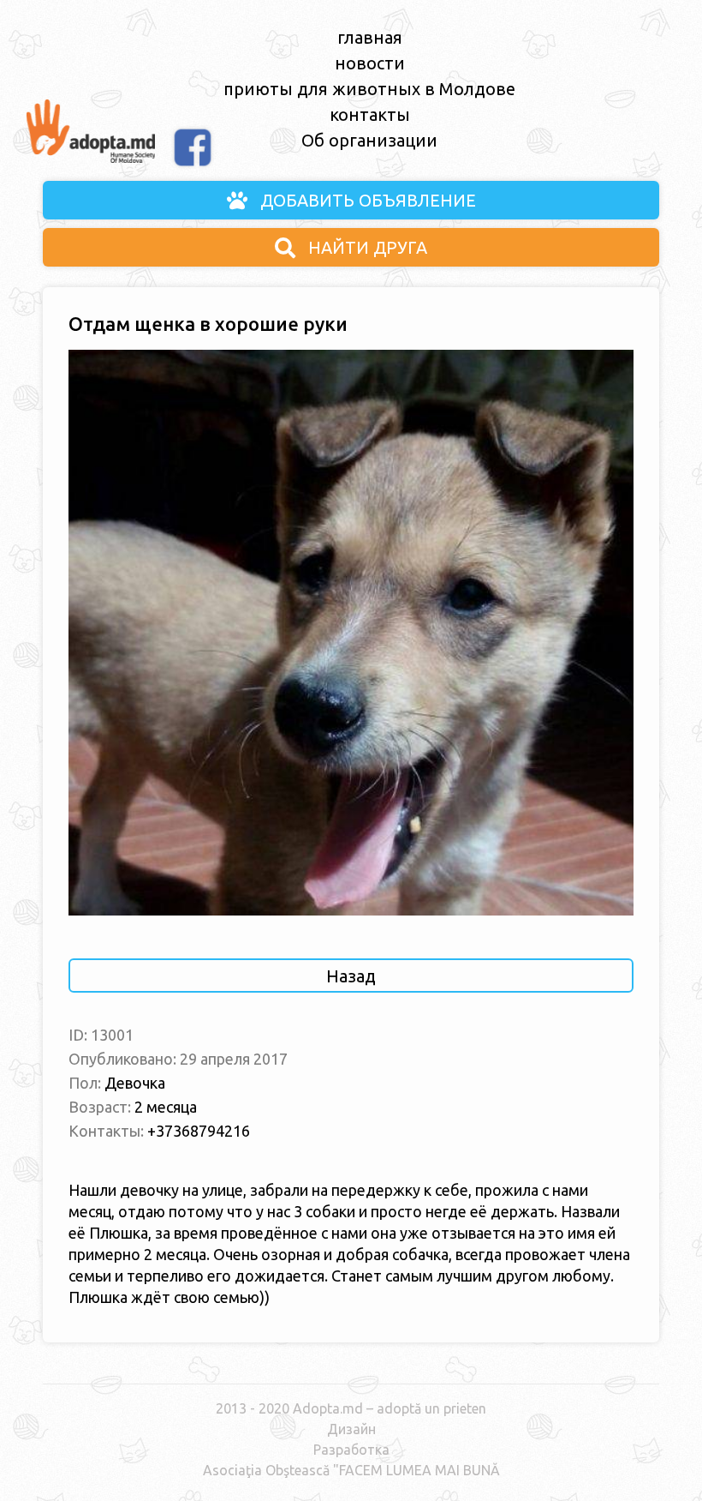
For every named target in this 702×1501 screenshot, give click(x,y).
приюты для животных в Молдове (369, 89)
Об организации (369, 140)
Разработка (351, 1449)
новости (370, 63)
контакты (370, 114)
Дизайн (351, 1429)
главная (369, 37)
